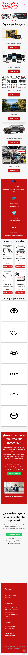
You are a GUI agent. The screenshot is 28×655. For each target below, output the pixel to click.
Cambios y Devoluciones (11, 614)
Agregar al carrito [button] (7, 266)
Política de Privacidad (11, 607)
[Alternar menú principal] (24, 5)
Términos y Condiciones (11, 609)
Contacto (7, 617)
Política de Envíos (9, 612)
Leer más (20, 292)
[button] (3, 16)
